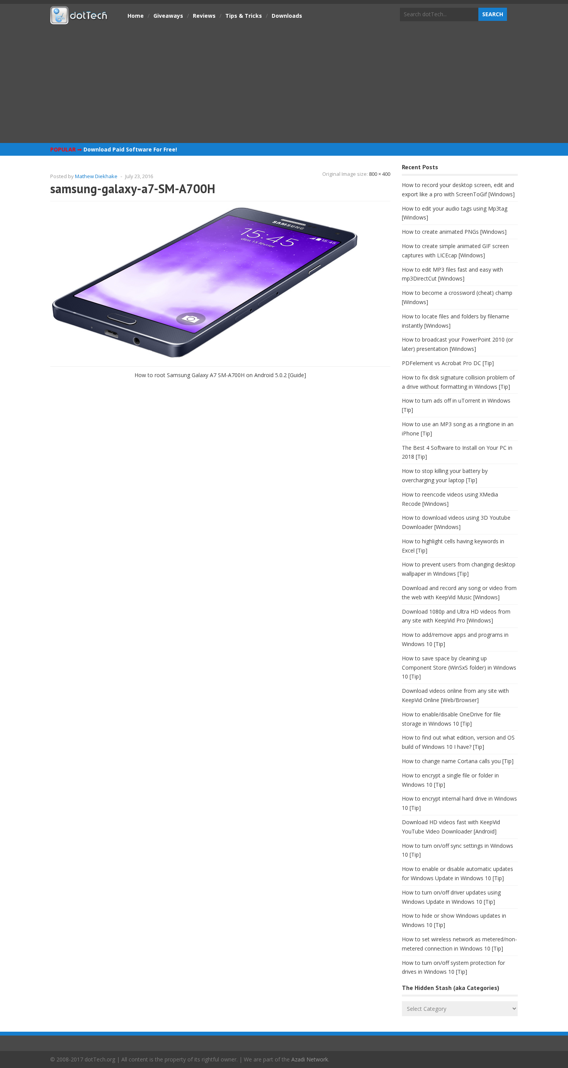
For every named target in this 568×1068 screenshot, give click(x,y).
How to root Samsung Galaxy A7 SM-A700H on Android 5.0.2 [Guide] (220, 375)
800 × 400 (379, 173)
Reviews (204, 15)
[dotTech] (79, 20)
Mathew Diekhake (96, 176)
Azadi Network (309, 1059)
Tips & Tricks (243, 15)
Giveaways (168, 15)
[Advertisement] (284, 83)
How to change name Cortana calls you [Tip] (458, 761)
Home (136, 15)
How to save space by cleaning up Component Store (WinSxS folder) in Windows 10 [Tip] (459, 667)
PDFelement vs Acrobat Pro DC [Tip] (448, 363)
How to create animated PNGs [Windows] (454, 231)
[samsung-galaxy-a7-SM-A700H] (204, 357)
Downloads (287, 15)
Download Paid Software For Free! (130, 149)
